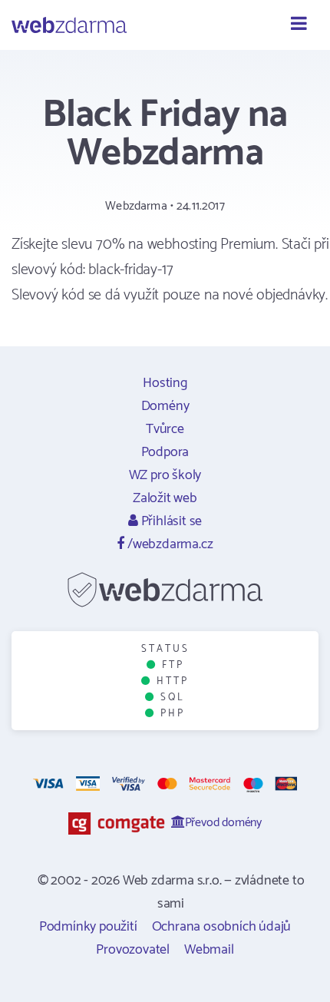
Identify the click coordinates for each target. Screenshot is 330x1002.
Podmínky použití (88, 926)
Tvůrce (165, 429)
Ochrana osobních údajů (222, 926)
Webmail (209, 949)
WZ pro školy (165, 475)
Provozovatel (133, 949)
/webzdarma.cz (168, 544)
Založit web (165, 498)
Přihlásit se (170, 521)
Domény (165, 406)
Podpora (165, 452)
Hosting (165, 383)
